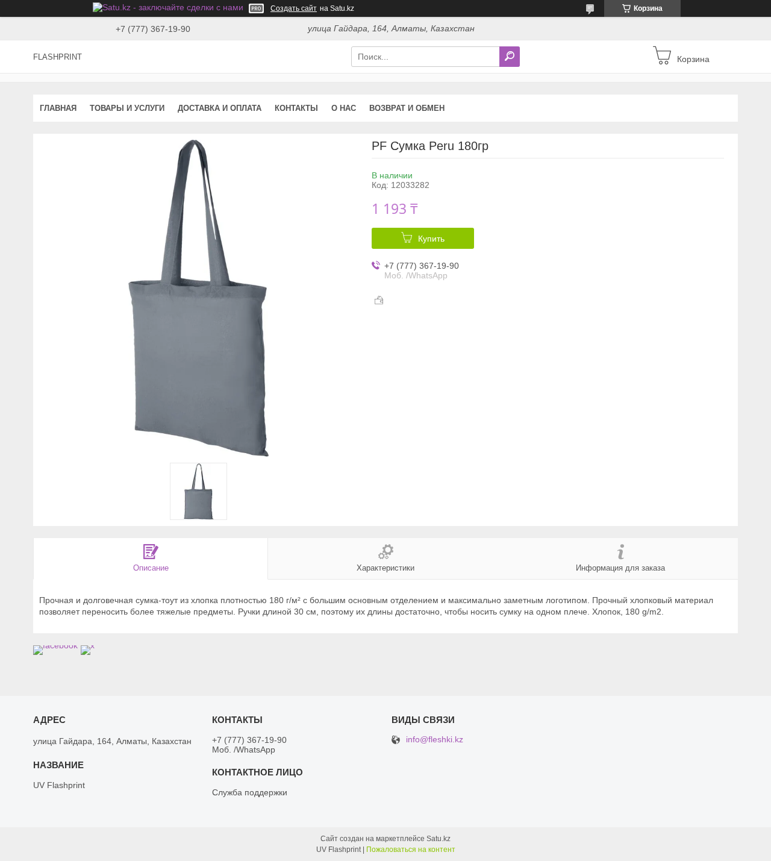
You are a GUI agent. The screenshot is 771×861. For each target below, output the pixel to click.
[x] (88, 645)
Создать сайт (293, 8)
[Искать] (509, 56)
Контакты (296, 108)
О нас (343, 108)
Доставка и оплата (219, 108)
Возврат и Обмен (407, 108)
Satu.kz (438, 838)
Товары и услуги (127, 108)
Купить (431, 238)
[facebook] (55, 645)
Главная (58, 108)
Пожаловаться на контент (410, 849)
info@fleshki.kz (434, 739)
